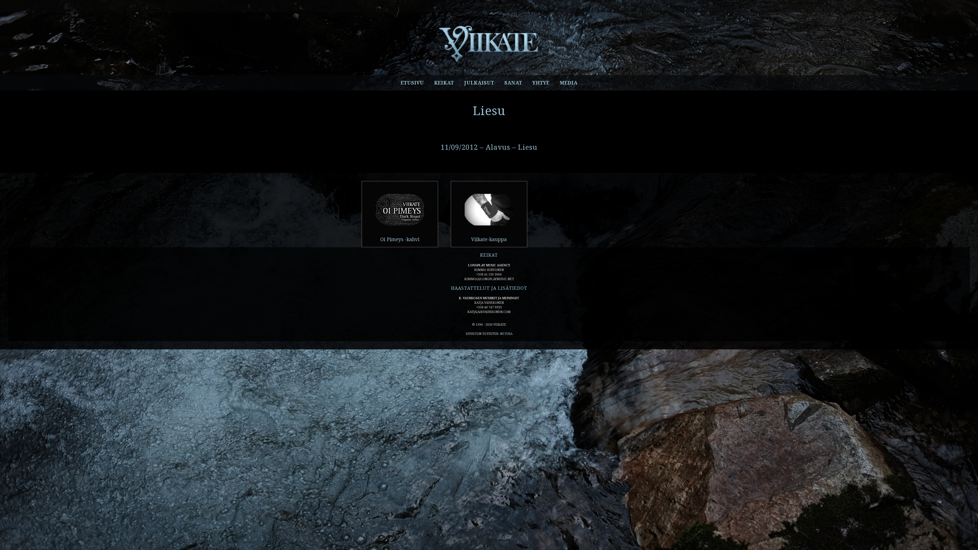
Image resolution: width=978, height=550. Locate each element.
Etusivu (412, 82)
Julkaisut (479, 82)
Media (568, 82)
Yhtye (540, 82)
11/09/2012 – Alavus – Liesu (489, 147)
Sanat (513, 82)
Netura (506, 334)
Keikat (444, 82)
